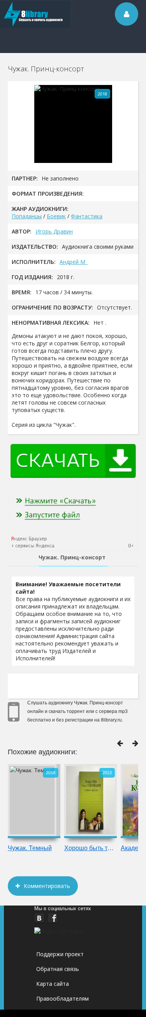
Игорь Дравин (54, 231)
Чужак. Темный (30, 848)
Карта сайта (52, 983)
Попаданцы (27, 216)
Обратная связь (57, 969)
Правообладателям (62, 998)
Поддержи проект (60, 954)
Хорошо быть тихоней (90, 848)
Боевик (56, 216)
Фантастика (86, 216)
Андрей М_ (74, 261)
